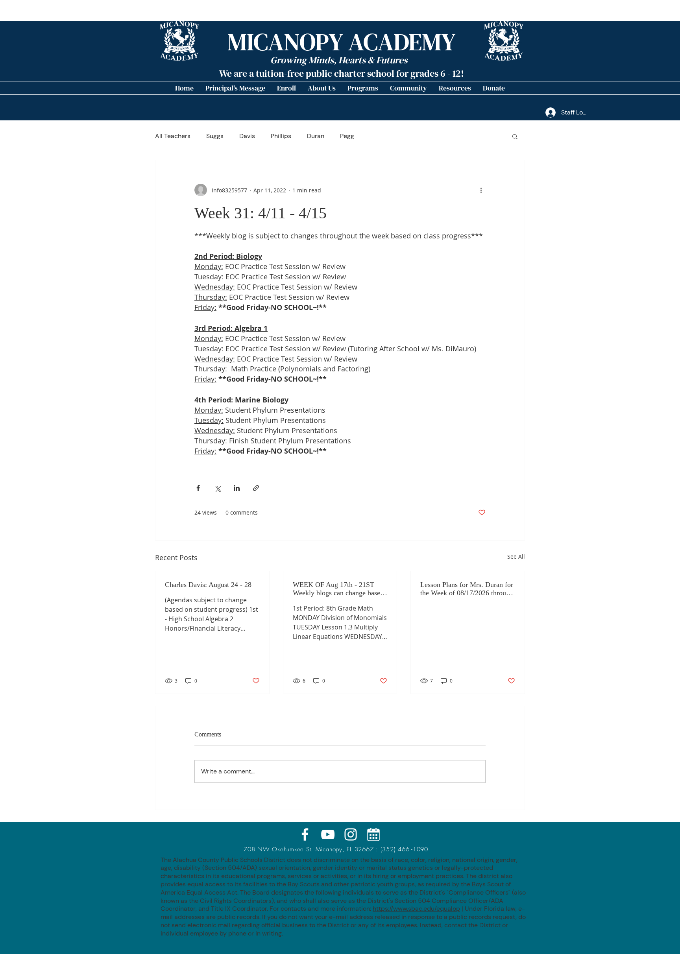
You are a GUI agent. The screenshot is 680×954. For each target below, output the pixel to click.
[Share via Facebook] (198, 488)
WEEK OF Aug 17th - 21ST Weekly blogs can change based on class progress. (338, 589)
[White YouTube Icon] (328, 834)
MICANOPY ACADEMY (341, 42)
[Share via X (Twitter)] (217, 488)
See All (516, 556)
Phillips (281, 136)
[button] (322, 87)
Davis (247, 136)
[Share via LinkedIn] (236, 488)
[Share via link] (256, 488)
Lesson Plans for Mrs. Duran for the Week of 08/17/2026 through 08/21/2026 (466, 589)
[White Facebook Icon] (305, 834)
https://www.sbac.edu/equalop (416, 908)
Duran (315, 136)
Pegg (347, 136)
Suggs (215, 136)
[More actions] (481, 190)
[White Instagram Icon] (350, 834)
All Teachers (172, 136)
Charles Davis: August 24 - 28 (208, 585)
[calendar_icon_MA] (373, 834)
